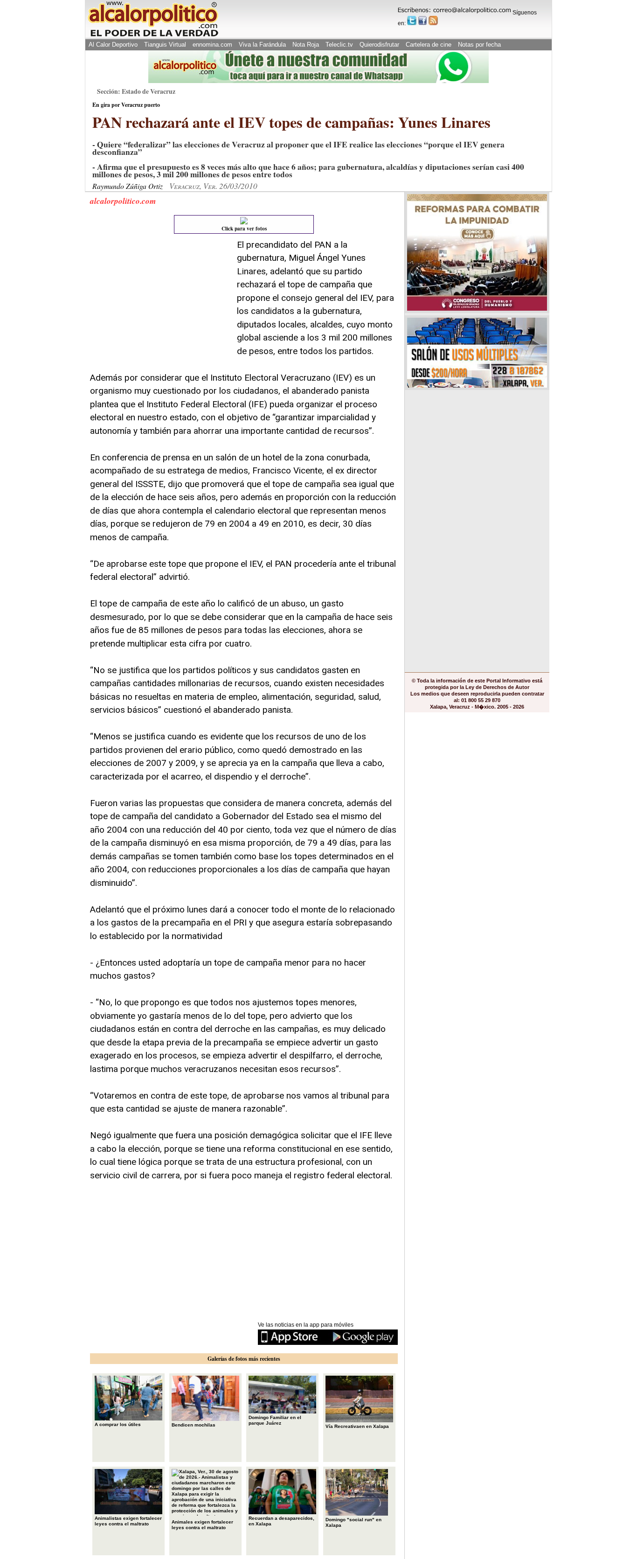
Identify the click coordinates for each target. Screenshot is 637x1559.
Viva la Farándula (262, 44)
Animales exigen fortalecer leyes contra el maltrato (202, 1524)
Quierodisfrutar (379, 44)
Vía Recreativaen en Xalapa (357, 1426)
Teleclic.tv (339, 44)
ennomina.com (212, 44)
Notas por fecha (479, 44)
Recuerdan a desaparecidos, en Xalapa (281, 1521)
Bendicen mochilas (193, 1424)
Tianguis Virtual (165, 44)
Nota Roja (305, 44)
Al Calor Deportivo (113, 44)
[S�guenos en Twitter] (411, 20)
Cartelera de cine (428, 44)
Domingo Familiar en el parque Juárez (275, 1420)
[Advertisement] (160, 296)
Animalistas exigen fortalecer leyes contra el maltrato (128, 1521)
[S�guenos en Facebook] (422, 20)
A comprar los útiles (118, 1424)
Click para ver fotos (244, 228)
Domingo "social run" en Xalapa (353, 1522)
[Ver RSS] (433, 20)
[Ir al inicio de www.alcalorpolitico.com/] (153, 35)
